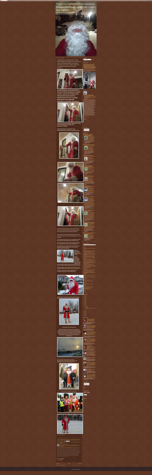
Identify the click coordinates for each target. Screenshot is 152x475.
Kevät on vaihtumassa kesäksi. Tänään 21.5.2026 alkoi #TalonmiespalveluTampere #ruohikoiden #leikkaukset (91, 236)
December (86, 306)
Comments (85, 130)
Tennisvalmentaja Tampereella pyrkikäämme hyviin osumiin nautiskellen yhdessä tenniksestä (89, 187)
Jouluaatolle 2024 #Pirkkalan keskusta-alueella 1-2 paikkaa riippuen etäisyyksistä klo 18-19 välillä (89, 251)
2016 (85, 304)
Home (69, 463)
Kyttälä (84, 274)
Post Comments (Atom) (62, 465)
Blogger (79, 469)
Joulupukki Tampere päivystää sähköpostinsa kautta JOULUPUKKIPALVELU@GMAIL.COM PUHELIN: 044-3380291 (89, 254)
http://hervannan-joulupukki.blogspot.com (73, 268)
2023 (85, 297)
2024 (85, 296)
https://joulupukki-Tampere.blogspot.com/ (69, 447)
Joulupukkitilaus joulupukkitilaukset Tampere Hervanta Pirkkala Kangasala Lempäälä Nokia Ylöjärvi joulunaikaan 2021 (89, 263)
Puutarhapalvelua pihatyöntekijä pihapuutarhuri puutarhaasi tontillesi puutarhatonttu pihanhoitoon (88, 135)
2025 (85, 295)
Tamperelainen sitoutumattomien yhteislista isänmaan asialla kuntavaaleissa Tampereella (89, 156)
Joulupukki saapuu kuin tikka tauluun (87, 252)
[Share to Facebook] (68, 441)
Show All (95, 241)
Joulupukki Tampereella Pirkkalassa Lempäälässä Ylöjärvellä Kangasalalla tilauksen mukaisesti (89, 256)
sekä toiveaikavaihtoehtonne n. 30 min (87, 286)
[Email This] (66, 441)
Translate (86, 60)
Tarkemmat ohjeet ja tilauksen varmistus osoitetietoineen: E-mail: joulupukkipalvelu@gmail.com (88, 288)
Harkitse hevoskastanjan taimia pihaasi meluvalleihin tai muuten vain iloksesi (89, 222)
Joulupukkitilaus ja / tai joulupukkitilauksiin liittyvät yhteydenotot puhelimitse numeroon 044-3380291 (89, 261)
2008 (85, 315)
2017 (85, 303)
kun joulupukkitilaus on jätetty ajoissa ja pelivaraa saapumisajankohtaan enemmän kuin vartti (89, 270)
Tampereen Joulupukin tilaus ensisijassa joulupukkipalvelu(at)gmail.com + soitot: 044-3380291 (75, 7)
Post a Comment (60, 460)
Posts (85, 383)
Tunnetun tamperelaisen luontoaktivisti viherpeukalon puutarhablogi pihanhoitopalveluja (89, 211)
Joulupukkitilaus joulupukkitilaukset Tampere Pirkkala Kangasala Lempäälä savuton (89, 266)
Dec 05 (86, 307)
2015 (85, 305)
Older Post (80, 463)
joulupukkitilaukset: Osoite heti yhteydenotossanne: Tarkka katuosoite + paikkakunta (89, 259)
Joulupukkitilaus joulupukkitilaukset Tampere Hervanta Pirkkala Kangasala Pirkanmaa (91, 358)
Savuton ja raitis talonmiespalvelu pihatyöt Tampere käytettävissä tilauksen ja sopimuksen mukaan (89, 233)
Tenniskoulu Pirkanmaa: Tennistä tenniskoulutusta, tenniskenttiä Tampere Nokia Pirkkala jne (89, 176)
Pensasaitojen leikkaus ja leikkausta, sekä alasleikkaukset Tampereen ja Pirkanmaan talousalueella (89, 145)
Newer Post (58, 463)
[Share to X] (67, 441)
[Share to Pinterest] (69, 441)
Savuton (84, 285)
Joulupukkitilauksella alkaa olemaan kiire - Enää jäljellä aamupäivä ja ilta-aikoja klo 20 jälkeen (91, 370)
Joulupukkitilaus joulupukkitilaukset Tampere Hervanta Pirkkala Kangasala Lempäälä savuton (88, 264)
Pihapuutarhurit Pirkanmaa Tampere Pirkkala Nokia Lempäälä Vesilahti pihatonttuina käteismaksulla (88, 166)
